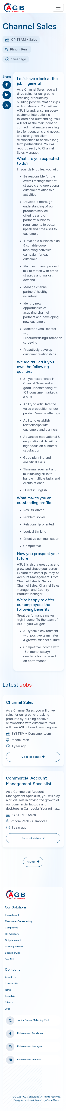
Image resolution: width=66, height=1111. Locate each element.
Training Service (14, 946)
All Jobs (31, 861)
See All (9, 959)
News (8, 989)
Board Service (12, 952)
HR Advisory (12, 933)
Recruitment (12, 915)
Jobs (7, 1008)
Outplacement (13, 940)
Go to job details (31, 756)
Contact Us (11, 983)
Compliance (11, 927)
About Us (10, 977)
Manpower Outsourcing (18, 921)
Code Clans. (53, 1100)
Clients (9, 1002)
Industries (10, 996)
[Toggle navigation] (58, 8)
